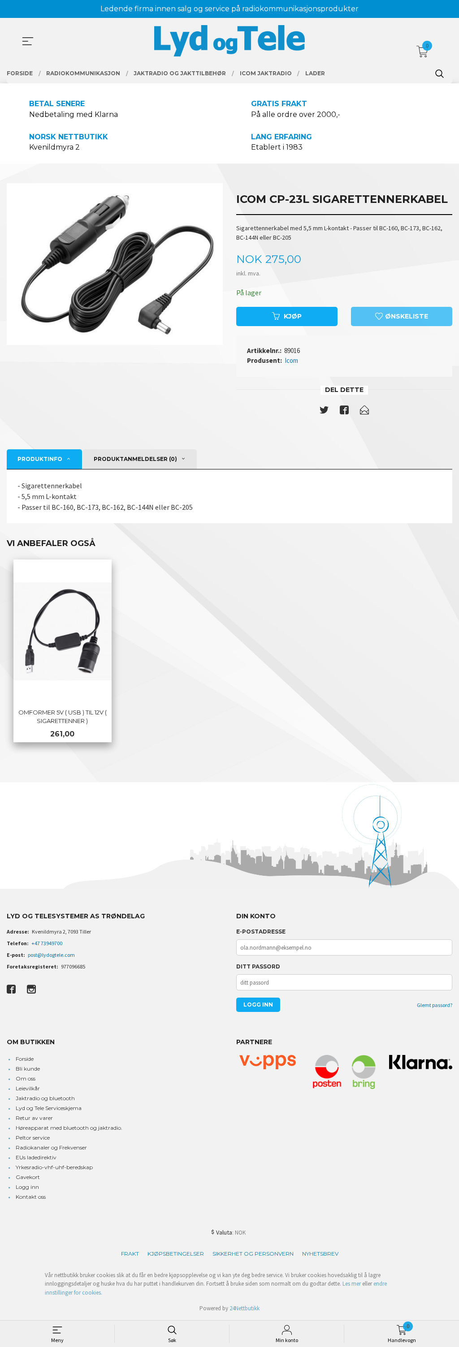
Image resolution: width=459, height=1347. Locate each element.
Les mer (351, 1283)
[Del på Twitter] (324, 412)
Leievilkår (28, 1088)
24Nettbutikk (245, 1308)
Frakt (130, 1253)
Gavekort (28, 1177)
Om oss (25, 1078)
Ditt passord (258, 966)
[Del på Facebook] (344, 412)
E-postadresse (261, 931)
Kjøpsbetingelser (175, 1253)
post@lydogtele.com (51, 954)
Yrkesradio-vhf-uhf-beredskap (54, 1167)
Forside (25, 1058)
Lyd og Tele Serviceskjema (49, 1108)
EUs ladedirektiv (36, 1157)
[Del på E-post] (364, 412)
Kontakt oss (31, 1196)
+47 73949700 (46, 943)
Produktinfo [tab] (39, 459)
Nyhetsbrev (320, 1253)
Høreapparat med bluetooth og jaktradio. (69, 1127)
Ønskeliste (405, 316)
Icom (291, 360)
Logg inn (27, 1186)
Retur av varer (34, 1118)
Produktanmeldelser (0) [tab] (135, 459)
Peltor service (33, 1137)
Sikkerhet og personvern (253, 1253)
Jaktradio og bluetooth (45, 1098)
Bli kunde (28, 1068)
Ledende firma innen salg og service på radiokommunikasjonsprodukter (229, 8)
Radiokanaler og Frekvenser (51, 1147)
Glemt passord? (434, 1005)
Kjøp (293, 316)
